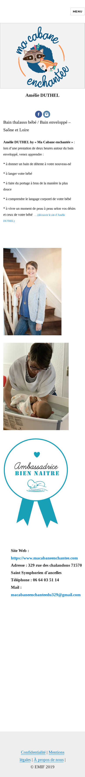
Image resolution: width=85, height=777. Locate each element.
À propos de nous (49, 759)
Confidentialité (33, 752)
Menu (77, 11)
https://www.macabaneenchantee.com (44, 558)
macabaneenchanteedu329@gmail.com (46, 594)
